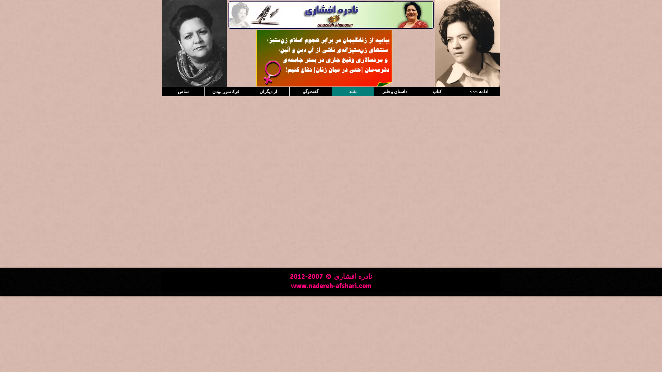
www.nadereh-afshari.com (331, 285)
